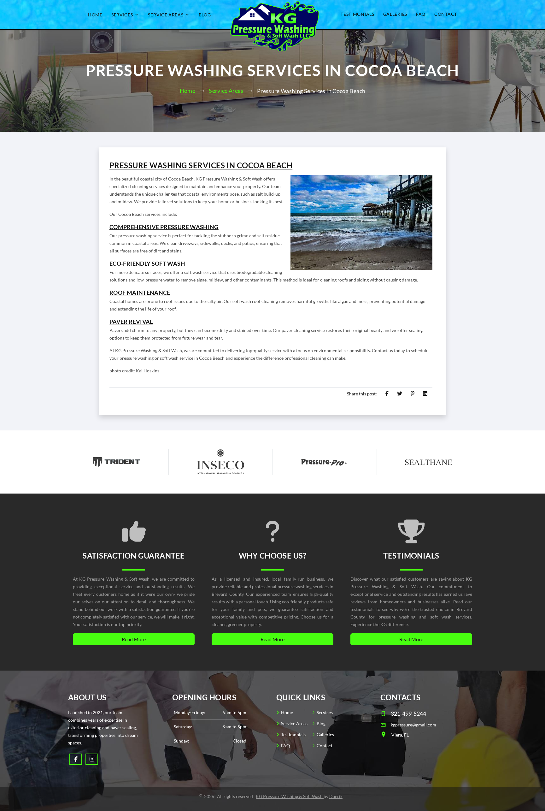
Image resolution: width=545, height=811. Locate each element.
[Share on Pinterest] (412, 393)
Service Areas (165, 14)
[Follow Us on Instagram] (91, 759)
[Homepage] (272, 23)
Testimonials (357, 14)
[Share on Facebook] (387, 393)
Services (122, 14)
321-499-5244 (408, 713)
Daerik (336, 796)
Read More (134, 639)
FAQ (420, 14)
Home (95, 14)
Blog (205, 14)
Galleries (395, 14)
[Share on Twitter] (399, 393)
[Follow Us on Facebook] (75, 759)
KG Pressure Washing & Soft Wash (290, 796)
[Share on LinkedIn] (425, 393)
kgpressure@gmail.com (413, 724)
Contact (445, 14)
